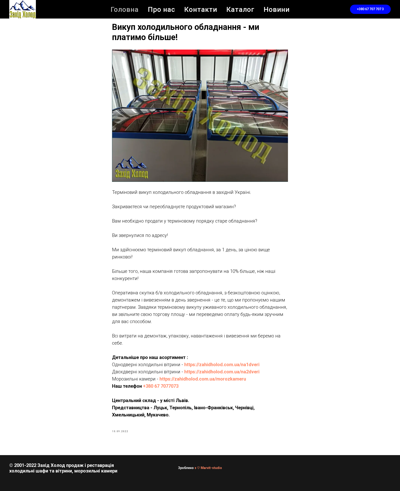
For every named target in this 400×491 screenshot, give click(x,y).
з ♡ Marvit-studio (208, 468)
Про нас (161, 9)
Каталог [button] (240, 9)
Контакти (200, 9)
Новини (277, 9)
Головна (125, 9)
